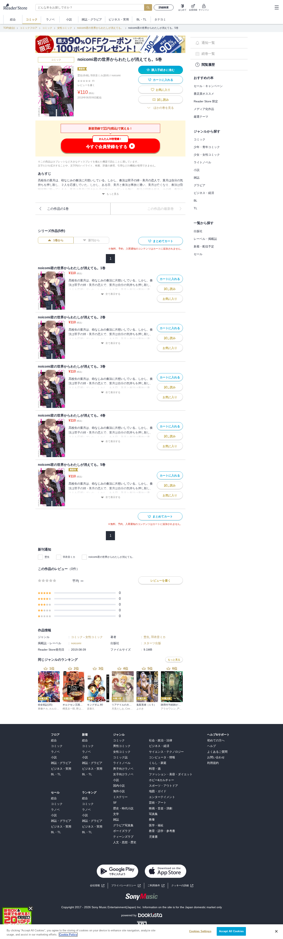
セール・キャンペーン (208, 86)
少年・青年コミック (207, 147)
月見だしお (118, 708)
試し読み (163, 99)
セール (198, 254)
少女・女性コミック (207, 154)
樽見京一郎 (69, 708)
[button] (182, 885)
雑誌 (197, 177)
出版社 (198, 231)
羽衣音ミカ (69, 557)
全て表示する (112, 294)
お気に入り (163, 89)
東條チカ (43, 708)
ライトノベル (202, 162)
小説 (197, 170)
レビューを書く (86, 85)
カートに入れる (163, 79)
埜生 (47, 557)
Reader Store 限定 (206, 101)
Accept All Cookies (231, 931)
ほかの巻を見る (164, 107)
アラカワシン (168, 708)
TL (195, 208)
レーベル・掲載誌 (205, 238)
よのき (140, 708)
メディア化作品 (204, 109)
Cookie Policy (68, 934)
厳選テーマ (201, 116)
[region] (141, 931)
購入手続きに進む (163, 70)
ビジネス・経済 (204, 193)
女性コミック (64, 27)
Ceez (128, 708)
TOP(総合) (9, 27)
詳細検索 (164, 7)
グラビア (199, 185)
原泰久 (90, 708)
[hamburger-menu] (276, 7)
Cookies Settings (200, 931)
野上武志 (81, 708)
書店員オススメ (204, 93)
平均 (75, 581)
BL (195, 200)
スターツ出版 (152, 643)
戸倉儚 (180, 708)
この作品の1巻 (58, 208)
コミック (47, 27)
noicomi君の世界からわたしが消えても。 (100, 27)
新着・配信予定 (204, 246)
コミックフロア (28, 27)
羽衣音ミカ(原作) (99, 75)
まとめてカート (163, 241)
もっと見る (112, 193)
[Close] (276, 931)
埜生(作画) (83, 75)
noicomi (116, 75)
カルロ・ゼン (56, 708)
